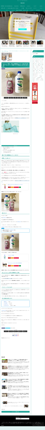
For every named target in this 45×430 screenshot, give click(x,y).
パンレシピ (42, 422)
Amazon (12, 187)
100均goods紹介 (15, 422)
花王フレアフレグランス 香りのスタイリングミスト (15, 184)
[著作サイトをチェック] (13, 335)
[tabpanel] (5, 43)
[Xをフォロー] (14, 335)
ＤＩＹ (7, 422)
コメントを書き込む (15, 411)
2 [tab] (22, 48)
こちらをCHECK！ (22, 29)
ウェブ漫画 (36, 422)
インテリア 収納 (26, 422)
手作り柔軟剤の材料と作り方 (7, 152)
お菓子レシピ (39, 422)
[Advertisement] (15, 139)
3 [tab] (23, 48)
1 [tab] (21, 48)
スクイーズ (11, 422)
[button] (25, 98)
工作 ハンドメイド (32, 422)
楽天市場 (9, 187)
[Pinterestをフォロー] (18, 335)
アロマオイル (6, 305)
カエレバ (10, 256)
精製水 (5, 301)
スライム (5, 422)
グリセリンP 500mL (11, 255)
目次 (14, 145)
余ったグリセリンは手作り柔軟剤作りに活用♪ (9, 150)
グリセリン (4, 217)
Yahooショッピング (16, 187)
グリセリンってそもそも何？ (7, 151)
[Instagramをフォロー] (16, 335)
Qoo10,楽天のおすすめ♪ (21, 422)
